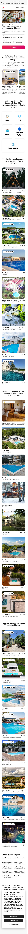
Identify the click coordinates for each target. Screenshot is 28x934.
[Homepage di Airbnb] (3, 7)
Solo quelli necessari (13, 920)
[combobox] (13, 37)
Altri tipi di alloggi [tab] (6, 858)
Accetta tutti (13, 916)
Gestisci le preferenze (13, 924)
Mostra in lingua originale (18, 3)
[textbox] (7, 43)
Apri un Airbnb (20, 8)
